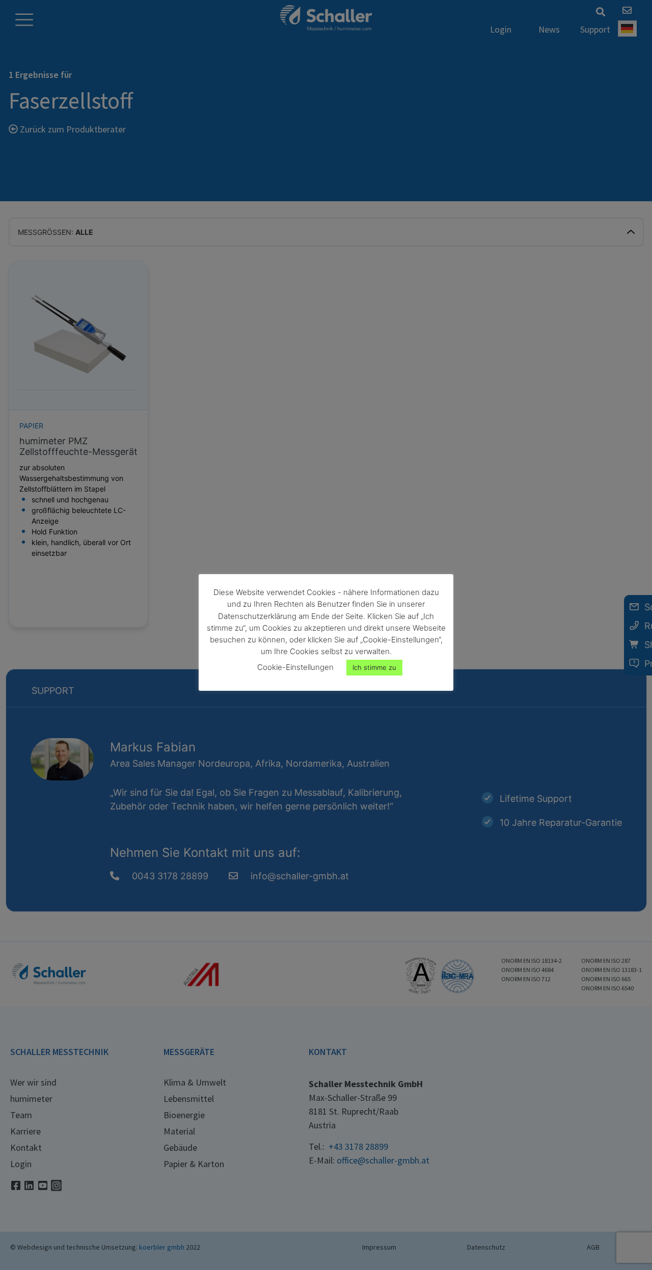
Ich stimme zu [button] (374, 667)
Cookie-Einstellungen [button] (295, 667)
